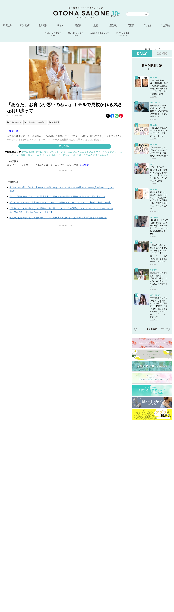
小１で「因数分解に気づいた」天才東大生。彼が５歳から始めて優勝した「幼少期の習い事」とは (57, 196)
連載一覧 (13, 131)
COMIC (162, 53)
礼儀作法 (55, 122)
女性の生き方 (15, 122)
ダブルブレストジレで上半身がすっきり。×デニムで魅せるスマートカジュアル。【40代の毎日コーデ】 (60, 202)
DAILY (142, 53)
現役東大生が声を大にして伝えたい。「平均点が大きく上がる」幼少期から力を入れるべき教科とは (58, 217)
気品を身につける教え (36, 122)
